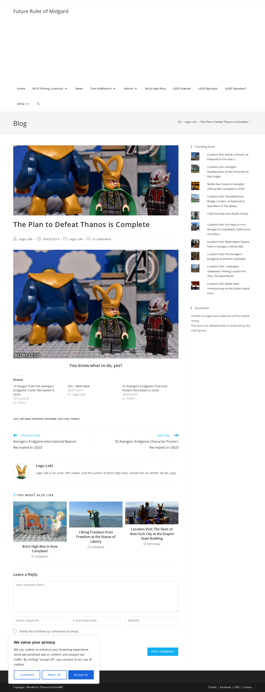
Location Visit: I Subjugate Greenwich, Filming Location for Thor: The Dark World (226, 271)
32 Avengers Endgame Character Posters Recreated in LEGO (145, 388)
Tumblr (212, 687)
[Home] (179, 122)
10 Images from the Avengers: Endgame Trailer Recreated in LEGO (34, 390)
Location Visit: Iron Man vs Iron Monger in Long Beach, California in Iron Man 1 (229, 229)
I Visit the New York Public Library (227, 213)
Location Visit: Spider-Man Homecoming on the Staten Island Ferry (228, 288)
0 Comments (102, 239)
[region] (53, 659)
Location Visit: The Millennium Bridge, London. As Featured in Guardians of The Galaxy (226, 201)
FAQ (237, 687)
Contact (247, 687)
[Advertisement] (132, 50)
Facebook (225, 687)
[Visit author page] (21, 471)
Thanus (75, 418)
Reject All (54, 675)
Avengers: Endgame (44, 418)
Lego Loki (26, 239)
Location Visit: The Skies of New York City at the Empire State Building (152, 534)
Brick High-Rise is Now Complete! (40, 548)
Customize (27, 675)
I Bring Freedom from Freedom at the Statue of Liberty (96, 537)
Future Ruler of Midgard (41, 11)
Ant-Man (25, 418)
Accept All (81, 675)
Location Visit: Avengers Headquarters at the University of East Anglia (227, 171)
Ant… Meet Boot (79, 386)
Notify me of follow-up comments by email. (49, 631)
